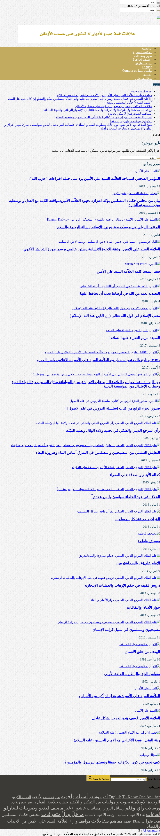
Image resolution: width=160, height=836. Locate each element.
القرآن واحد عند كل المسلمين (137, 519)
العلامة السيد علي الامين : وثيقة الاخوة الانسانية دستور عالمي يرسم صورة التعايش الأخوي (91, 249)
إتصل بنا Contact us (51, 797)
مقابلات (100, 820)
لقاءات (153, 814)
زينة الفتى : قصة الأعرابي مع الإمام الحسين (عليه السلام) (117, 740)
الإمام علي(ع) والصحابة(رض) (138, 563)
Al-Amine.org (151, 830)
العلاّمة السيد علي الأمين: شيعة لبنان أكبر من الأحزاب (119, 696)
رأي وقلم (134, 808)
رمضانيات (95, 808)
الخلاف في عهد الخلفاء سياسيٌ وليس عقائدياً (126, 497)
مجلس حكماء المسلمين (21, 814)
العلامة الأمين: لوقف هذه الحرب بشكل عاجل (126, 718)
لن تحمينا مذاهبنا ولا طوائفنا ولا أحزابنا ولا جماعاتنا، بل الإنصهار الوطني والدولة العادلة (98, 110)
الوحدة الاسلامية (145, 802)
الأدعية (37, 797)
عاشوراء (79, 808)
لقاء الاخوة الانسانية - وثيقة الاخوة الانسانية (114, 815)
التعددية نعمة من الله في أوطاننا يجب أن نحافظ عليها (120, 293)
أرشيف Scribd (142, 59)
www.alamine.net (141, 91)
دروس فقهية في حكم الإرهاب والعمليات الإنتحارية (122, 585)
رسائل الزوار (113, 808)
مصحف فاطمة (149, 541)
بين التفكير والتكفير (85, 802)
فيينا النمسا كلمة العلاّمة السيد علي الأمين (128, 271)
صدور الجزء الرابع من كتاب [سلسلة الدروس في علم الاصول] (113, 408)
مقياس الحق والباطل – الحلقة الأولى (132, 674)
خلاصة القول (47, 802)
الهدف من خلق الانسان (142, 652)
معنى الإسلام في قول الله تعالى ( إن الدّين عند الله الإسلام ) (115, 316)
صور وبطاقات (143, 56)
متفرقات (51, 814)
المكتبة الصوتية (142, 52)
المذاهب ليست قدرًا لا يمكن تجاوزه (130, 113)
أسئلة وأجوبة (74, 796)
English (147, 67)
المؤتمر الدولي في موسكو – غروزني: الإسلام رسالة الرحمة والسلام (108, 227)
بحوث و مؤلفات (116, 802)
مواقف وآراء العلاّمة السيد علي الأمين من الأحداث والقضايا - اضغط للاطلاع (104, 95)
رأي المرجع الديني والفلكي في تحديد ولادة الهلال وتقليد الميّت (113, 430)
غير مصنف (60, 807)
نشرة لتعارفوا (143, 63)
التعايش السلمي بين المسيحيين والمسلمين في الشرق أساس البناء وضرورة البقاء (98, 452)
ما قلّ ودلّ (72, 814)
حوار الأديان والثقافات (143, 607)
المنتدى (147, 74)
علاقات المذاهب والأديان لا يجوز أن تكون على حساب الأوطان (113, 106)
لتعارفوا (10, 808)
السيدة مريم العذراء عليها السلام (135, 338)
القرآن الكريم (21, 797)
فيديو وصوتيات (34, 808)
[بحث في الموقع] (158, 3)
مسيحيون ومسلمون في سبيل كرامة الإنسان (126, 630)
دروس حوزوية (25, 802)
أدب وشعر (98, 796)
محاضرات (150, 821)
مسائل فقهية (132, 821)
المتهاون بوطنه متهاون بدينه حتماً (131, 121)
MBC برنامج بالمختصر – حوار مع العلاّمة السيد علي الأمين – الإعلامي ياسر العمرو (98, 360)
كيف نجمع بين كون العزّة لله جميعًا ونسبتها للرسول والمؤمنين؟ (112, 762)
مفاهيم (116, 821)
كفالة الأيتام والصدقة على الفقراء (134, 475)
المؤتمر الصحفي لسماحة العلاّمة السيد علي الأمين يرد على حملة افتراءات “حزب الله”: (94, 178)
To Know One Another (141, 797)
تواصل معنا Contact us (137, 71)
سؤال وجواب (143, 78)
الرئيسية (146, 48)
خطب (63, 802)
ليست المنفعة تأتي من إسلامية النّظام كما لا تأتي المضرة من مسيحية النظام (103, 117)
